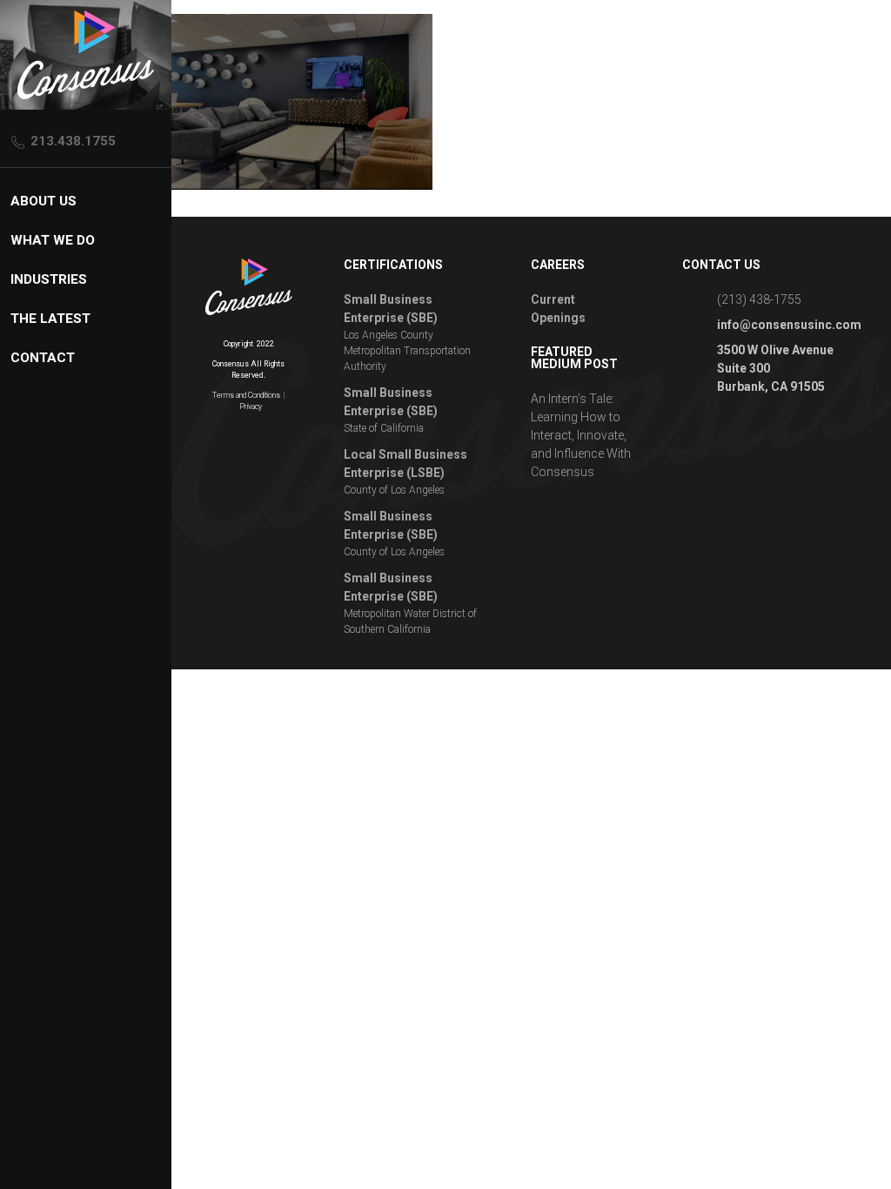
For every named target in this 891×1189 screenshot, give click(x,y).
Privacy (250, 406)
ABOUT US (43, 201)
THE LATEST (50, 318)
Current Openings (558, 308)
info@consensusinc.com (789, 325)
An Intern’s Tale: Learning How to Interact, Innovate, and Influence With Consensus (581, 435)
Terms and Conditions (246, 395)
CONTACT (42, 358)
